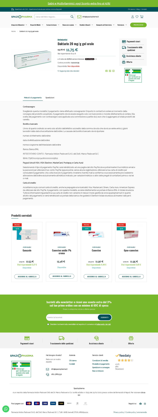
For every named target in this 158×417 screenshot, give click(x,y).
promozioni (138, 25)
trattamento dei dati (103, 324)
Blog (138, 9)
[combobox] (54, 16)
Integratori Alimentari (17, 25)
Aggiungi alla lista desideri (69, 71)
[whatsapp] (5, 408)
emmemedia (142, 412)
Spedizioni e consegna (100, 367)
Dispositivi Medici (35, 25)
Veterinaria (121, 25)
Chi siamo (131, 9)
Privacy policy (119, 412)
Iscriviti (104, 317)
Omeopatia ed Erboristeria (104, 25)
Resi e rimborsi (98, 371)
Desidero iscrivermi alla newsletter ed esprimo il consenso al (80, 324)
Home (13, 31)
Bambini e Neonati (85, 25)
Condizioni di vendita (100, 360)
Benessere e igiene (68, 25)
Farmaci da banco (51, 25)
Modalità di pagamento (101, 364)
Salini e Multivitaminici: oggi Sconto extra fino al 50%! (79, 3)
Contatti (144, 9)
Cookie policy (130, 412)
